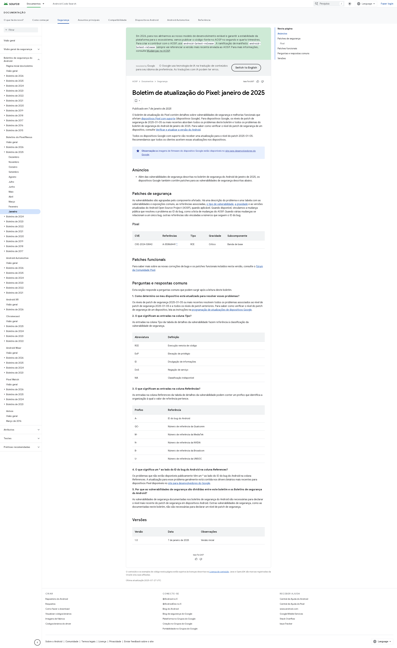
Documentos (34, 3)
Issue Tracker (286, 623)
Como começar (40, 20)
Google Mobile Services (291, 613)
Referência (204, 20)
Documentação (15, 12)
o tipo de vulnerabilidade (220, 204)
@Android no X (170, 598)
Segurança (63, 20)
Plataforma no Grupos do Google (179, 618)
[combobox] (328, 4)
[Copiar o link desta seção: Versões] (150, 520)
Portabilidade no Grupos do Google (180, 628)
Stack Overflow (287, 618)
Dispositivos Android (146, 20)
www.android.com (289, 608)
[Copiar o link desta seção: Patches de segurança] (174, 194)
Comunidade (71, 641)
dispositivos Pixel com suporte (158, 118)
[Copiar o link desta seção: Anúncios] (152, 170)
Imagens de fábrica (55, 618)
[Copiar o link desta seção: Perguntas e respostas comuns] (190, 283)
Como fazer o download (57, 608)
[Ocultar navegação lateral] (37, 642)
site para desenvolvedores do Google (189, 483)
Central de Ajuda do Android (294, 598)
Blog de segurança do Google (177, 613)
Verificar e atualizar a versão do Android (178, 129)
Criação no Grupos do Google (177, 623)
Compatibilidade (117, 20)
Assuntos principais (89, 20)
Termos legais (88, 641)
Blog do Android (171, 608)
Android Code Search (64, 3)
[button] (18, 49)
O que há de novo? (14, 20)
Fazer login (387, 3)
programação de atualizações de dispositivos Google (222, 309)
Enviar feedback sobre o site (139, 641)
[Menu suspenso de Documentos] (45, 3)
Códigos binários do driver (58, 623)
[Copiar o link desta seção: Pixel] (142, 224)
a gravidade (241, 204)
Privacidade (115, 641)
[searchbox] (21, 29)
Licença (102, 641)
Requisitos (50, 603)
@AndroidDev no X (172, 603)
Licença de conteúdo (219, 571)
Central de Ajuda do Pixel (292, 603)
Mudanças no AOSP (158, 51)
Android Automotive (178, 20)
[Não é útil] (262, 81)
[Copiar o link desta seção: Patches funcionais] (169, 260)
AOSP (135, 81)
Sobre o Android (53, 641)
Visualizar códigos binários (58, 613)
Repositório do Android (56, 598)
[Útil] (257, 81)
